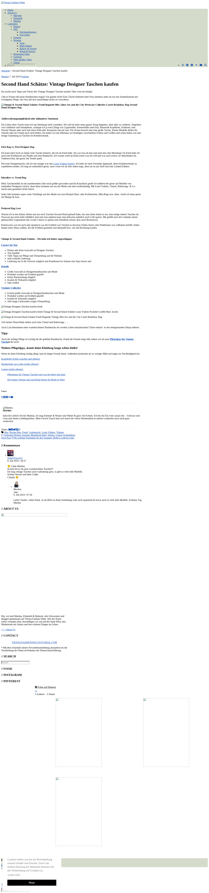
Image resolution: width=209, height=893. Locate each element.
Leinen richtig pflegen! (12, 369)
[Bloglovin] (196, 65)
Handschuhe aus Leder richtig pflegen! (20, 364)
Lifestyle (17, 57)
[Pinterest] (187, 65)
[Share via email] (9, 429)
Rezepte (17, 40)
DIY (15, 29)
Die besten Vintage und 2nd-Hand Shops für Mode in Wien (36, 379)
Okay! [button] (32, 882)
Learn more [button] (14, 874)
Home (10, 10)
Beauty (16, 26)
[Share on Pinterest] (17, 429)
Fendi (25, 432)
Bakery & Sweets (28, 48)
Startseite (5, 70)
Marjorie (17, 15)
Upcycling (25, 35)
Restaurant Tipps (21, 54)
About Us (12, 12)
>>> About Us (8, 629)
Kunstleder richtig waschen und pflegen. (20, 359)
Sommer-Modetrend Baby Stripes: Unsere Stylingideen (39, 435)
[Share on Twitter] (14, 429)
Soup (22, 43)
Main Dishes (26, 46)
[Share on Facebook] (12, 429)
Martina (17, 21)
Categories (12, 23)
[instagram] (2, 865)
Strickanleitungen (28, 32)
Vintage (60, 432)
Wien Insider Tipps (22, 59)
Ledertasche (35, 432)
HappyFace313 (14, 458)
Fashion (17, 37)
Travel (16, 62)
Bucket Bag (15, 432)
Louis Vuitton (48, 432)
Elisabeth (17, 18)
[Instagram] (183, 65)
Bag (6, 432)
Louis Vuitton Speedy (64, 163)
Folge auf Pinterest (46, 687)
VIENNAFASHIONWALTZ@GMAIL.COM (34, 642)
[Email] (201, 65)
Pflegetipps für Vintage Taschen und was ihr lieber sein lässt (36, 374)
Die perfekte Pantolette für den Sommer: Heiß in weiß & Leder (37, 438)
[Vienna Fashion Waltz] (13, 2)
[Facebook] (192, 65)
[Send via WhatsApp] (19, 429)
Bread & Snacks (27, 51)
